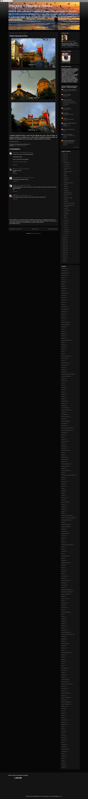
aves (63, 320)
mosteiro (63, 587)
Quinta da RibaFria (66, 704)
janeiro (65, 233)
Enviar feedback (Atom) (36, 233)
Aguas (63, 277)
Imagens (63, 508)
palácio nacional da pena (19, 145)
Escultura (64, 445)
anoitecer (64, 299)
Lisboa (65, 215)
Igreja (63, 504)
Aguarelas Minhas (68, 194)
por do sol (64, 688)
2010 (64, 256)
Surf (62, 742)
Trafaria (63, 755)
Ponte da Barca (65, 679)
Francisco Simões (65, 470)
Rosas (65, 169)
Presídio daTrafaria (66, 697)
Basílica (63, 338)
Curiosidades (64, 414)
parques (63, 645)
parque (63, 641)
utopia (63, 760)
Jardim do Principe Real (67, 515)
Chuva (63, 389)
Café (63, 351)
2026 (64, 153)
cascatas (63, 371)
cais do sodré (64, 358)
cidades (63, 394)
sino (62, 733)
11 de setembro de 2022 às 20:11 (24, 195)
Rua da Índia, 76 (67, 108)
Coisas (63, 403)
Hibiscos (63, 497)
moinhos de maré (65, 580)
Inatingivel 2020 (66, 94)
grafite (63, 493)
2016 (64, 244)
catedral (63, 380)
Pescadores (64, 668)
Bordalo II (64, 344)
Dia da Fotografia (65, 421)
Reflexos (66, 217)
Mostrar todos (76, 147)
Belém (63, 342)
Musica (63, 596)
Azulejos (63, 326)
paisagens (64, 630)
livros (63, 546)
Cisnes (65, 173)
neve (63, 609)
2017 (64, 242)
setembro (66, 168)
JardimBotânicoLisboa (66, 520)
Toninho (14, 185)
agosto (65, 220)
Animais (63, 295)
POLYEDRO (65, 113)
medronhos (64, 576)
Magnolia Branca (65, 562)
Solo (64, 130)
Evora (63, 452)
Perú (63, 663)
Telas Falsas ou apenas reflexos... (69, 206)
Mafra (63, 558)
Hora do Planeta (65, 502)
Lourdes (63, 551)
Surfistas (66, 186)
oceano (63, 621)
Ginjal (63, 488)
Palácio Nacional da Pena (69, 203)
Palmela (63, 636)
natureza (63, 603)
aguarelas (64, 275)
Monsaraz (64, 582)
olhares (63, 625)
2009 (64, 257)
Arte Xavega (64, 308)
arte (62, 304)
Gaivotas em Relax (68, 197)
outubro (66, 166)
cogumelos (64, 401)
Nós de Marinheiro (66, 612)
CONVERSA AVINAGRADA (69, 140)
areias (63, 302)
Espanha (63, 448)
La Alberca (64, 531)
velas (63, 762)
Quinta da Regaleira (66, 701)
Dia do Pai (64, 425)
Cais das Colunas (65, 356)
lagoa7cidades (65, 533)
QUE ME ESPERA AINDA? (68, 114)
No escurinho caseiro (67, 109)
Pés (62, 666)
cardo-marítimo (65, 362)
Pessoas (63, 670)
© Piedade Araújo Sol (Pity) (69, 41)
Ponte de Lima (65, 681)
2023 (64, 159)
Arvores (63, 313)
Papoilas (66, 196)
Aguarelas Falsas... (68, 171)
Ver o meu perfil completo (67, 46)
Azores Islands (65, 324)
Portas (63, 690)
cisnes (63, 398)
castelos (63, 378)
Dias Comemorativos (66, 430)
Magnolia (64, 560)
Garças (63, 484)
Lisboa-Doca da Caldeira (67, 544)
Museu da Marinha (66, 594)
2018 (64, 241)
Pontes (63, 686)
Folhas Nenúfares (65, 463)
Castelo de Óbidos (66, 376)
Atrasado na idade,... (67, 95)
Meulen (14, 168)
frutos (63, 472)
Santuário (64, 724)
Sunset (63, 740)
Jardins (63, 522)
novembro (66, 164)
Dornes (63, 434)
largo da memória (67, 99)
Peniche (63, 661)
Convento (64, 405)
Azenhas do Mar (65, 322)
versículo (64, 764)
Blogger (60, 796)
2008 (64, 259)
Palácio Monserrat (66, 632)
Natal (63, 600)
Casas (63, 367)
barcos (63, 333)
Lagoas (63, 535)
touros (63, 753)
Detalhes (63, 418)
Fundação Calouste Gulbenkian (68, 475)
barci (63, 329)
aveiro (63, 317)
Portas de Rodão (65, 692)
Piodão (63, 672)
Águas (63, 279)
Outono (65, 181)
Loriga (63, 549)
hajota (63, 495)
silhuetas (63, 731)
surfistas (63, 744)
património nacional (66, 652)
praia (63, 695)
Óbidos (63, 618)
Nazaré (63, 605)
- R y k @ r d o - (16, 152)
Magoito (63, 564)
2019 (64, 239)
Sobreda (63, 737)
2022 (64, 160)
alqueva (63, 290)
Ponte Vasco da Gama (66, 683)
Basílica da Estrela (66, 340)
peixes (63, 659)
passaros (64, 647)
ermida (63, 443)
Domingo (66, 177)
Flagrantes (64, 459)
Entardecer (66, 179)
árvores (63, 315)
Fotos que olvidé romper (69, 129)
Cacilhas (63, 347)
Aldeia (63, 284)
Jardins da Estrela (65, 524)
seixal (63, 728)
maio (65, 225)
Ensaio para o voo (68, 192)
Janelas (63, 511)
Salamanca (64, 719)
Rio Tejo (63, 708)
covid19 (63, 412)
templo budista (65, 749)
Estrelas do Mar (65, 450)
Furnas (63, 479)
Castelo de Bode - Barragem (68, 374)
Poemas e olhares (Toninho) (69, 89)
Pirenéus (63, 674)
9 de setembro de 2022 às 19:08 (26, 152)
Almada (63, 286)
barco (63, 331)
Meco (63, 573)
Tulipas (63, 758)
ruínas (63, 717)
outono (63, 627)
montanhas (64, 585)
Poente (63, 677)
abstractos (64, 270)
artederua (64, 311)
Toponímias (64, 751)
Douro (63, 436)
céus (63, 385)
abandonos (64, 268)
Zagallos (63, 767)
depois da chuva (65, 416)
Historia (63, 499)
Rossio (63, 715)
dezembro (66, 162)
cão (62, 360)
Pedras (65, 175)
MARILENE (15, 195)
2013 (64, 250)
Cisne (63, 396)
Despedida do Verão (68, 182)
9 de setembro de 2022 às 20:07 (27, 177)
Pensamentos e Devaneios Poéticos (20, 161)
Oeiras (63, 623)
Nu (62, 614)
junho (65, 223)
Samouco (64, 722)
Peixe (63, 656)
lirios (63, 540)
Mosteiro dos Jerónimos (67, 591)
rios (62, 710)
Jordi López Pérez (17, 177)
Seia (63, 726)
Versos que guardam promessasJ (69, 90)
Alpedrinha (64, 288)
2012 (64, 252)
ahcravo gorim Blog (67, 134)
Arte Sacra (64, 306)
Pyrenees (64, 699)
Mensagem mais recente (16, 229)
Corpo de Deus (65, 407)
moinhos (63, 578)
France (63, 468)
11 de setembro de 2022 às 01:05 (23, 185)
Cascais (63, 369)
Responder (15, 164)
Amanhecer (64, 293)
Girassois (64, 490)
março (65, 229)
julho (65, 221)
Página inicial (35, 229)
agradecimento (65, 272)
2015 (64, 246)
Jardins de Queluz (66, 526)
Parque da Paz (65, 643)
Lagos (63, 537)
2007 (64, 261)
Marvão (63, 571)
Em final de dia (67, 210)
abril (65, 227)
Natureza (66, 184)
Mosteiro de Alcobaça (66, 589)
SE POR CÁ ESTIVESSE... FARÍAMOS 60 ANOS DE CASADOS (68, 143)
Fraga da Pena (65, 466)
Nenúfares (64, 607)
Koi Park (63, 528)
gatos (63, 486)
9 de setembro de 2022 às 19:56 (22, 168)
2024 (64, 157)
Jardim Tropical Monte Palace (68, 517)
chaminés (64, 387)
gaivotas (63, 481)
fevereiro (66, 231)
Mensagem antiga (52, 229)
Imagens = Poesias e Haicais (30, 6)
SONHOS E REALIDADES (68, 119)
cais (62, 353)
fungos (63, 477)
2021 (64, 235)
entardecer (64, 441)
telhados (63, 746)
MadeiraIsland (65, 555)
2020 (64, 237)
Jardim (63, 513)
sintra (25, 145)
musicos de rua (65, 598)
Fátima (63, 454)
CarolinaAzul (64, 365)
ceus (63, 383)
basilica (63, 335)
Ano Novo (64, 297)
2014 (64, 248)
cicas (63, 391)
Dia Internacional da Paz (67, 427)
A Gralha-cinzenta (66, 125)
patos (63, 650)
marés (63, 569)
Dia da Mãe (64, 423)
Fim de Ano (64, 457)
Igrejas (63, 506)
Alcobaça (64, 281)
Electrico (63, 439)
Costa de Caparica (66, 409)
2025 (64, 155)
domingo (66, 199)
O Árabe (65, 118)
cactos (63, 349)
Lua (62, 553)
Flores (63, 461)
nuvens (63, 616)
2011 (64, 254)
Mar (62, 567)
